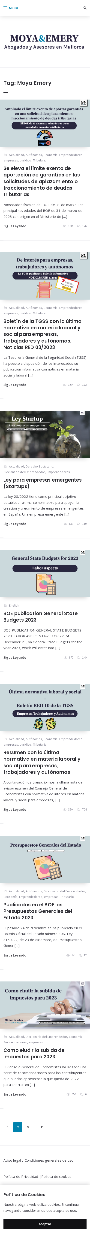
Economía (51, 155)
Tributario (40, 160)
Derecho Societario (40, 466)
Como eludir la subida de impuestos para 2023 (34, 1053)
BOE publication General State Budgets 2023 (40, 616)
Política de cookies (56, 1176)
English (14, 605)
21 (42, 1127)
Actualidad (16, 155)
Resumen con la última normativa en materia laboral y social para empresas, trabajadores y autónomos (42, 762)
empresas (11, 160)
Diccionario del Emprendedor (24, 472)
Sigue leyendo (15, 226)
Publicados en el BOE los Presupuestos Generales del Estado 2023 (37, 911)
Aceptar (45, 1224)
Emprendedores (71, 155)
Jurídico (25, 160)
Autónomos (34, 155)
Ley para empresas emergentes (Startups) (42, 483)
